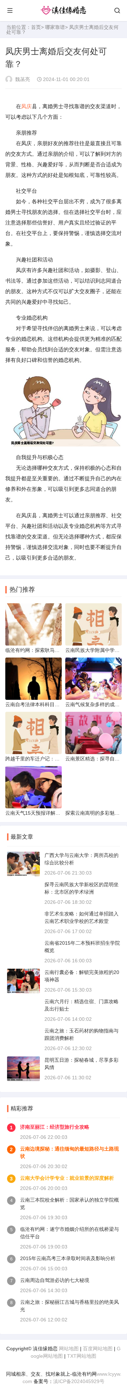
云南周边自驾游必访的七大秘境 (54, 1280)
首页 (36, 27)
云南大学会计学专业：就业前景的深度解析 (67, 1178)
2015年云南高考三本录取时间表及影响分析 (67, 1258)
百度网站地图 (98, 1348)
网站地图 (69, 1348)
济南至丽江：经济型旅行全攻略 (54, 1127)
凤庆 (26, 106)
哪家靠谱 (55, 27)
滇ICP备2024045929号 (78, 1381)
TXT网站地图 (81, 1356)
